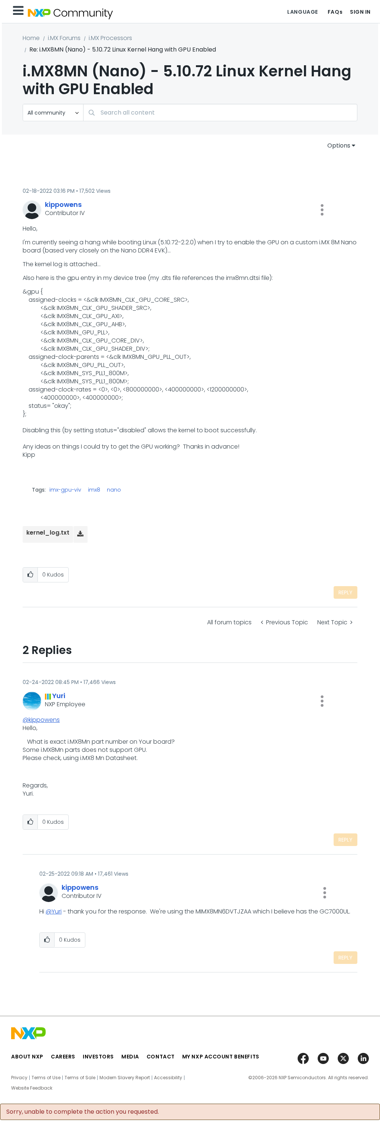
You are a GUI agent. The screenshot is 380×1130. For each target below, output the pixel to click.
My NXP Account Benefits (220, 1056)
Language (302, 12)
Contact (161, 1056)
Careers (63, 1056)
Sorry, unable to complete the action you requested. (82, 1112)
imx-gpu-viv (65, 489)
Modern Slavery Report (124, 1078)
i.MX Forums (64, 38)
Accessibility (168, 1078)
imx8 (94, 489)
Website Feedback (31, 1088)
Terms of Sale (80, 1078)
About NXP (27, 1056)
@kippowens (41, 720)
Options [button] (338, 145)
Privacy (19, 1078)
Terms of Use (46, 1078)
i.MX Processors (110, 38)
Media (130, 1056)
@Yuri (54, 911)
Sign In (360, 12)
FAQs (335, 12)
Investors (98, 1056)
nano (114, 489)
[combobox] (220, 112)
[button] (322, 210)
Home (31, 38)
